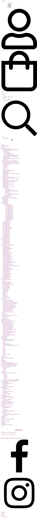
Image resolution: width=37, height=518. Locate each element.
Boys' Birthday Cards (6, 240)
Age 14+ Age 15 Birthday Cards (8, 227)
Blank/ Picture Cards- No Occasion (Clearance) (10, 302)
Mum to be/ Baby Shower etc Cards (8, 186)
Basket (5, 99)
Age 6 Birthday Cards (6, 234)
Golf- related (5, 166)
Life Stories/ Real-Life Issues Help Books (9, 331)
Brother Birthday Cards (6, 247)
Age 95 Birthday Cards (9, 219)
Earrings (5, 376)
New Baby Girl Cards (9, 193)
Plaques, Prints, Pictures (7, 333)
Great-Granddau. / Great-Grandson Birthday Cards (11, 265)
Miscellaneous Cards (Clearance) (8, 309)
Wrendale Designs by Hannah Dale (6, 424)
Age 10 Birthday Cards (6, 223)
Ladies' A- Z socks (6, 413)
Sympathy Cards (5, 174)
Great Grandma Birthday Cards (8, 264)
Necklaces (5, 377)
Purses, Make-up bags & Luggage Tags (7, 402)
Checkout (9, 99)
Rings (5, 378)
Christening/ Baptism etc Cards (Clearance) (10, 303)
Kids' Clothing (5, 384)
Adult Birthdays (5, 203)
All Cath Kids (5, 314)
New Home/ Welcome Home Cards (8, 170)
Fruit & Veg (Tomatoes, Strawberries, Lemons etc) (11, 345)
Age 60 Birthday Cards (9, 212)
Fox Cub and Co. (5, 294)
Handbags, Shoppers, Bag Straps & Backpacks (8, 364)
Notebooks (4, 394)
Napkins (4, 348)
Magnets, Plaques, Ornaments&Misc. (7, 386)
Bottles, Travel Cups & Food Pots (6, 279)
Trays (4, 355)
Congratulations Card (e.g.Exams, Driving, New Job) (11, 163)
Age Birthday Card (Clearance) (8, 300)
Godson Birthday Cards (6, 257)
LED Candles (5, 295)
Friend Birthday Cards (6, 254)
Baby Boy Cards (6, 188)
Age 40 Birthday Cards (9, 210)
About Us (2, 144)
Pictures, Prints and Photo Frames (6, 401)
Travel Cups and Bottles (6, 354)
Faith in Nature (3, 356)
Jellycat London (5, 185)
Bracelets (5, 375)
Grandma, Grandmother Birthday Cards (9, 262)
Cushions (4, 368)
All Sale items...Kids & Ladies (7, 383)
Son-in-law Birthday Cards (7, 276)
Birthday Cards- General (5, 239)
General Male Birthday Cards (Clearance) (9, 307)
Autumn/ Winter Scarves (7, 407)
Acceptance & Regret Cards (7, 150)
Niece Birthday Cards (6, 271)
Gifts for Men (3, 361)
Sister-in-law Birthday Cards (7, 273)
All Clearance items (6, 316)
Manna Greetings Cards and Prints (8, 332)
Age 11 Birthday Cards (6, 224)
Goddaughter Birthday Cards (7, 255)
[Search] (12, 139)
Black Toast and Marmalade (7, 340)
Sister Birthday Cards (6, 272)
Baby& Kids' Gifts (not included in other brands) (10, 180)
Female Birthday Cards (8, 204)
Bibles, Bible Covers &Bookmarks (8, 325)
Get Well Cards (5, 165)
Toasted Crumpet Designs (5, 421)
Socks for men (5, 415)
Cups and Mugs (3, 337)
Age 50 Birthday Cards (9, 211)
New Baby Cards (5, 187)
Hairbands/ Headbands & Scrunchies (7, 362)
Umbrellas (3, 422)
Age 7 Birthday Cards (6, 235)
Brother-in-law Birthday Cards (8, 248)
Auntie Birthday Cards (6, 246)
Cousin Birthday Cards (6, 249)
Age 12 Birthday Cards (6, 225)
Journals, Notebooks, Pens (7, 330)
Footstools (4, 369)
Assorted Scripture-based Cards (8, 324)
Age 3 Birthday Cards (6, 231)
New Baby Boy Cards (9, 189)
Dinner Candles (5, 292)
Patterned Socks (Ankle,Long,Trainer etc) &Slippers (11, 414)
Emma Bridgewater (4, 338)
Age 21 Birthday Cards (9, 208)
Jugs (3, 346)
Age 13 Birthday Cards (6, 226)
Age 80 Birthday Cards (9, 216)
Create (21, 438)
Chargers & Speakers (4, 318)
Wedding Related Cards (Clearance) (8, 311)
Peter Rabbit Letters (6, 400)
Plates (4, 349)
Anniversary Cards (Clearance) (8, 301)
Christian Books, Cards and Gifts (6, 322)
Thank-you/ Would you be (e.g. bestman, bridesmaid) (11, 158)
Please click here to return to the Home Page (8, 434)
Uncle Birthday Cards (6, 277)
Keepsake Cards (5, 392)
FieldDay (4, 293)
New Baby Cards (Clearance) (7, 310)
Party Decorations (6, 201)
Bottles (4, 280)
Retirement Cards (5, 172)
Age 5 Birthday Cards (6, 233)
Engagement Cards (6, 157)
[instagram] (19, 510)
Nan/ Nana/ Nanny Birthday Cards (8, 269)
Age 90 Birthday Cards (9, 218)
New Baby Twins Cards (8, 195)
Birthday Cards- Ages (4, 202)
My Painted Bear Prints (6, 393)
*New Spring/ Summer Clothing (8, 284)
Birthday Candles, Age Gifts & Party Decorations (9, 197)
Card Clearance (3, 299)
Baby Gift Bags (5, 179)
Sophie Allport (3, 416)
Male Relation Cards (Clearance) (8, 308)
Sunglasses (3, 417)
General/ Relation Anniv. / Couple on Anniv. (11, 155)
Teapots (4, 352)
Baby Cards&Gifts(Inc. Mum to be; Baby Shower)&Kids (10, 178)
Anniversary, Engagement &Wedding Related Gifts (11, 156)
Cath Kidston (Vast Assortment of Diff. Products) (9, 315)
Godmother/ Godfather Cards (7, 256)
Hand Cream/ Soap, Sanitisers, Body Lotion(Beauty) (9, 363)
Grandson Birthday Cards (7, 263)
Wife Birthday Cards (6, 278)
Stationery (4, 317)
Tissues (4, 353)
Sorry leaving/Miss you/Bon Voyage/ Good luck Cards (11, 173)
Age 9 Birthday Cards (6, 238)
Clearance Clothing (6, 285)
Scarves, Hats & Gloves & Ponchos (6, 406)
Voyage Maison (3, 423)
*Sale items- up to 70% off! (5, 148)
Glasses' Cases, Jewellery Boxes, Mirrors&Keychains (11, 379)
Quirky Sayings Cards (6, 171)
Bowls (4, 341)
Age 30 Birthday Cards (9, 209)
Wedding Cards (5, 159)
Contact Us (3, 147)
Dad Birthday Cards (6, 250)
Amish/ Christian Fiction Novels (8, 323)
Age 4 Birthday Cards (6, 232)
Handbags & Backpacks (6, 286)
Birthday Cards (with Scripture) (8, 326)
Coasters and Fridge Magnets (7, 391)
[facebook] (19, 474)
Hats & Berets (5, 409)
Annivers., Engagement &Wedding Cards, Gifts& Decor (10, 149)
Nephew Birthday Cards (6, 270)
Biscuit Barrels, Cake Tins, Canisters (8, 339)
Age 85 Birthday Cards (9, 217)
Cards (4, 390)
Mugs (4, 347)
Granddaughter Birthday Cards (8, 261)
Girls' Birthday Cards (6, 242)
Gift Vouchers (3, 360)
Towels (4, 370)
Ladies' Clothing (5, 385)
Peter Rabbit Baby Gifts (6, 196)
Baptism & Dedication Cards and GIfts (9, 181)
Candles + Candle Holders (5, 287)
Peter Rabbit (3, 398)
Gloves (4, 408)
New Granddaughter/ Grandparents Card (12, 194)
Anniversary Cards (6, 151)
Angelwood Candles (6, 288)
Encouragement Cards (6, 164)
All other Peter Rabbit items (7, 399)
